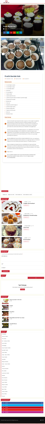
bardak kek (5, 194)
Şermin (6, 28)
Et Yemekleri (4, 334)
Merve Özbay (27, 213)
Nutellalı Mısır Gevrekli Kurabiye (30, 215)
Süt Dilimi (11, 305)
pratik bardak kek (19, 194)
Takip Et (42, 405)
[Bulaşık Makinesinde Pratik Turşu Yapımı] (5, 319)
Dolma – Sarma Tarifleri (6, 363)
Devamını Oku (26, 205)
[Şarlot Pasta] (12, 230)
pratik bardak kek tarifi (27, 194)
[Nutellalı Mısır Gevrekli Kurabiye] (12, 218)
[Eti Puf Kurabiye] (12, 242)
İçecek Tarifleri (4, 382)
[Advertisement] (22, 177)
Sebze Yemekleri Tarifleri (6, 347)
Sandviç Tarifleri (4, 391)
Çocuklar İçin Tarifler (5, 373)
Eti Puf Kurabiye (26, 239)
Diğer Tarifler (4, 389)
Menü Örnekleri (4, 379)
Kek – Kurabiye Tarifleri (6, 340)
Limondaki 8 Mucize (13, 323)
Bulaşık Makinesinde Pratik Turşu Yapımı (16, 317)
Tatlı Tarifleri (4, 338)
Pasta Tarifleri (4, 343)
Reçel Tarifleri (4, 393)
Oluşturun (22, 289)
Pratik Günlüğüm (28, 225)
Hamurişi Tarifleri (5, 336)
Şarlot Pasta (26, 227)
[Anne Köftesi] (5, 313)
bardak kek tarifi (11, 194)
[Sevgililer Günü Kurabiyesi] (12, 206)
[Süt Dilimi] (5, 307)
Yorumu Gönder (5, 271)
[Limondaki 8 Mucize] (5, 325)
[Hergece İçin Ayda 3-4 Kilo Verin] (5, 301)
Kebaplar (3, 375)
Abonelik (41, 409)
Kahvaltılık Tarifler (5, 350)
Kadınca (3, 366)
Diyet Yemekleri (4, 377)
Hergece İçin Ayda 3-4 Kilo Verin (15, 299)
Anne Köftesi (11, 311)
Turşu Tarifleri (4, 386)
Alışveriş (3, 396)
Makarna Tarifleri (5, 384)
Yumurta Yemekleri (5, 368)
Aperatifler (4, 359)
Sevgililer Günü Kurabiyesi (29, 203)
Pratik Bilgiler (4, 345)
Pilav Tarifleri (4, 370)
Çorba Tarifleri (4, 352)
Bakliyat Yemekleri (5, 361)
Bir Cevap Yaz (4, 191)
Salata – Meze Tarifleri (6, 354)
